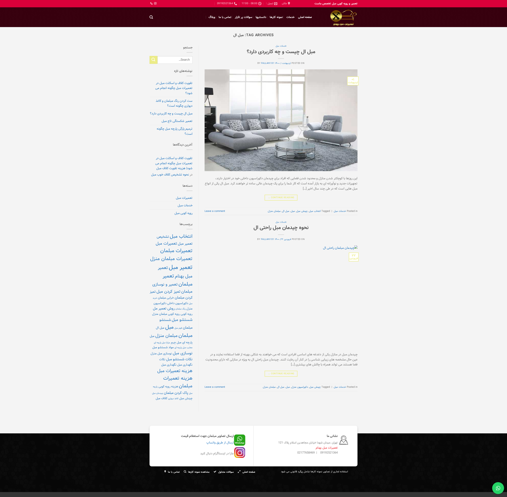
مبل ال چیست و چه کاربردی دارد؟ (281, 52)
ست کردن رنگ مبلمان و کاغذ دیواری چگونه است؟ (174, 103)
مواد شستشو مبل (163, 347)
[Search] (151, 17)
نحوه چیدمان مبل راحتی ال (281, 228)
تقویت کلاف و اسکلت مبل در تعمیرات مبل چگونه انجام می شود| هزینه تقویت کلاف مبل (174, 163)
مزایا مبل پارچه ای (162, 342)
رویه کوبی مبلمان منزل (166, 314)
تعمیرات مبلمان (176, 251)
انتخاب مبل (315, 211)
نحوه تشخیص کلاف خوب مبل (170, 174)
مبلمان (185, 336)
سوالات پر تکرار (243, 17)
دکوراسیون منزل (299, 387)
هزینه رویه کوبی (168, 386)
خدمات (290, 17)
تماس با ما (225, 17)
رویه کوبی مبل (183, 213)
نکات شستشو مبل (179, 359)
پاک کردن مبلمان (176, 393)
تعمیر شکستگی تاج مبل (177, 121)
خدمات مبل (281, 46)
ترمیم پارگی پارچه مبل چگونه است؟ (175, 131)
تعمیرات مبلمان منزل (171, 259)
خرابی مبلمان (166, 297)
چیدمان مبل (157, 393)
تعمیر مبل (181, 267)
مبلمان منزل (274, 211)
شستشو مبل (182, 320)
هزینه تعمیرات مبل (175, 370)
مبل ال (285, 211)
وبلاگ (212, 17)
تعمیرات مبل (184, 197)
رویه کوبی (187, 314)
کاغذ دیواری (173, 398)
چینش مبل (302, 211)
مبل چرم (176, 342)
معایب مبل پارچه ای (183, 347)
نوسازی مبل (183, 353)
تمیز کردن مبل (168, 291)
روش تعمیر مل (164, 308)
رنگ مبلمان (180, 308)
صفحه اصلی (305, 17)
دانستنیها (261, 17)
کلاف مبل (161, 398)
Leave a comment (215, 211)
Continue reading (281, 197)
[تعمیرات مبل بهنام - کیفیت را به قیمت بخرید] (337, 17)
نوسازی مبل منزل (161, 353)
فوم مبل (178, 328)
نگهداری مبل (168, 364)
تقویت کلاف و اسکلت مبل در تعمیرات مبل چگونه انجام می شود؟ (174, 88)
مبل (293, 211)
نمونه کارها (276, 17)
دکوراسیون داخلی (177, 303)
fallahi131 (267, 63)
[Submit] (153, 60)
